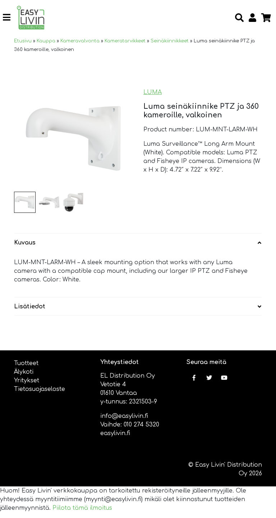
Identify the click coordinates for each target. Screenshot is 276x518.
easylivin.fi (115, 433)
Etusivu (23, 40)
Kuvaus (25, 242)
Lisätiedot (29, 306)
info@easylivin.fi (124, 416)
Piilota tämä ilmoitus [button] (82, 508)
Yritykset (26, 380)
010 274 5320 (141, 424)
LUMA (152, 92)
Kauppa (46, 40)
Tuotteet (26, 363)
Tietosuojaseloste (39, 389)
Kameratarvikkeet (125, 40)
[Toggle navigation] (9, 17)
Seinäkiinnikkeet (170, 40)
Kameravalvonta (80, 40)
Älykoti (23, 372)
